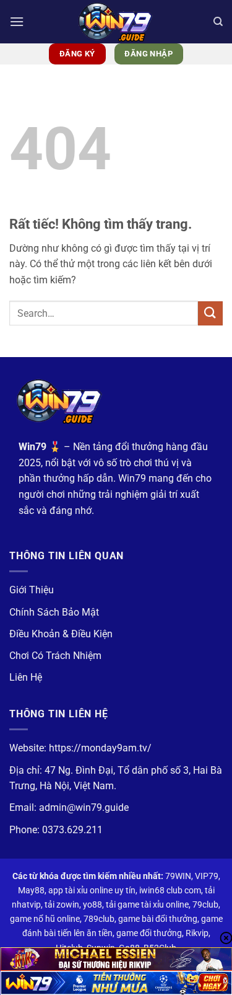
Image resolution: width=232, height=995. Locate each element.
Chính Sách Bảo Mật (54, 612)
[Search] (218, 21)
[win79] (116, 21)
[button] (16, 21)
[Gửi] (210, 313)
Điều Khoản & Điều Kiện (61, 634)
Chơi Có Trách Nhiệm (55, 655)
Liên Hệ (25, 677)
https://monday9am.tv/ (100, 748)
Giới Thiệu (31, 590)
